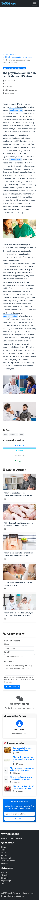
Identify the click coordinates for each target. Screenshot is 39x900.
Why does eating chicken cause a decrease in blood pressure (18, 524)
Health (4, 872)
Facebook (20, 445)
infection (13, 435)
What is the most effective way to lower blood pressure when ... (18, 614)
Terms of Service (8, 861)
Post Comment (13, 687)
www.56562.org (17, 896)
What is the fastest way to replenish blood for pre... (21, 778)
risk (21, 435)
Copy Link (21, 461)
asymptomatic (15, 160)
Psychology (6, 880)
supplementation (10, 316)
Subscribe (20, 819)
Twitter (20, 451)
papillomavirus (16, 110)
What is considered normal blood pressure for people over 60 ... (18, 554)
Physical (4, 878)
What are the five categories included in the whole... (22, 769)
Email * (7, 652)
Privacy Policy (6, 858)
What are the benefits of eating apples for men (23, 787)
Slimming (5, 875)
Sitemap (4, 863)
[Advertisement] (19, 32)
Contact (4, 855)
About (3, 852)
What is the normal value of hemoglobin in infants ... (23, 759)
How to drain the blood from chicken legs (22, 749)
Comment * (9, 661)
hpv (5, 435)
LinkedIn (20, 456)
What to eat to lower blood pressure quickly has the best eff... (19, 494)
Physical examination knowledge (18, 57)
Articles (13, 54)
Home (5, 54)
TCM (3, 883)
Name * (7, 644)
